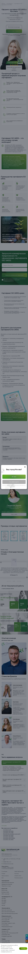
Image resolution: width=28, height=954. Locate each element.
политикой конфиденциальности (11, 481)
